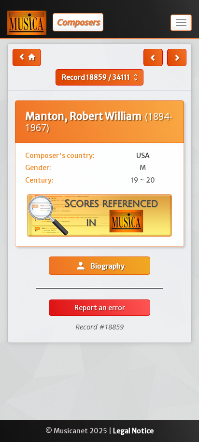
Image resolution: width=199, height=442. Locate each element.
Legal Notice (133, 431)
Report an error (99, 307)
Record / (101, 77)
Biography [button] (100, 265)
